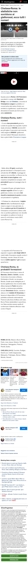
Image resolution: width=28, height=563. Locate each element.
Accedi (25, 2)
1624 (20, 514)
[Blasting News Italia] (9, 2)
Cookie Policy (17, 552)
